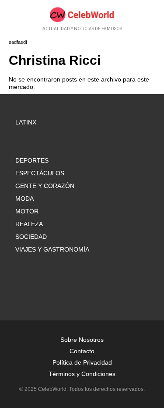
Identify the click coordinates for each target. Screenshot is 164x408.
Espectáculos (39, 173)
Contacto (82, 351)
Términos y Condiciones (82, 373)
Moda (24, 198)
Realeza (29, 223)
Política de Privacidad (82, 362)
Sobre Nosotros (82, 339)
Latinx (25, 122)
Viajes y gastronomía (52, 249)
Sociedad (31, 236)
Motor (26, 211)
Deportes (32, 160)
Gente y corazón (44, 185)
